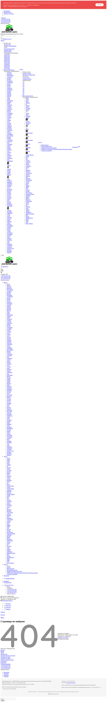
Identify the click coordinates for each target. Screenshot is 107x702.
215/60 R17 (7, 64)
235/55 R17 (7, 67)
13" (23, 82)
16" (23, 86)
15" (23, 84)
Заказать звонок (5, 280)
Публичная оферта (6, 664)
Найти (2, 700)
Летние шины (7, 51)
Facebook (8, 603)
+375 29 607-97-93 (5, 22)
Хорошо (99, 4)
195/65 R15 (7, 60)
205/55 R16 (7, 61)
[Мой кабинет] (1, 268)
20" (23, 91)
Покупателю (4, 654)
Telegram (8, 609)
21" (23, 93)
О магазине (4, 661)
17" (23, 87)
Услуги (9, 567)
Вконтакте (8, 605)
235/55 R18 (7, 68)
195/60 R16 (7, 58)
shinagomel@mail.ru (7, 600)
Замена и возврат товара (7, 659)
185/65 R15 (7, 57)
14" (23, 83)
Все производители (9, 70)
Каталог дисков (27, 73)
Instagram (8, 607)
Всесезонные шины (9, 48)
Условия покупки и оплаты (8, 655)
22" (23, 94)
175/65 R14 (7, 54)
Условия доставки (5, 657)
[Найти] (1, 37)
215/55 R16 (7, 62)
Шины (8, 285)
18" (23, 89)
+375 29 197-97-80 (5, 20)
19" (23, 90)
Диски (8, 459)
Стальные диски (27, 79)
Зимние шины (8, 50)
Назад (8, 284)
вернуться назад (64, 639)
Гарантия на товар (5, 658)
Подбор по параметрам (10, 46)
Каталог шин (7, 44)
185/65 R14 (7, 55)
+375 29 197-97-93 (5, 19)
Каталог (3, 650)
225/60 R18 (7, 65)
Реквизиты (3, 662)
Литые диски (26, 77)
